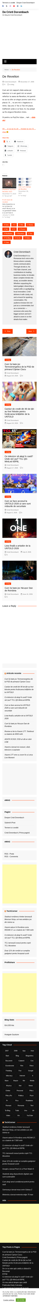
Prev (9, 331)
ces (32, 1061)
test (31, 1105)
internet (22, 1076)
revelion (21, 233)
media (31, 225)
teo (31, 233)
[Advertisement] (19, 36)
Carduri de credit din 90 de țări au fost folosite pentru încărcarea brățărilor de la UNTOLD (19, 689)
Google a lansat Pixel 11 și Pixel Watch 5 (18, 1169)
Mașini (15, 1081)
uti (33, 1110)
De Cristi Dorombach (15, 12)
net (6, 229)
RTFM (4, 1274)
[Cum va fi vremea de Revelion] (25, 182)
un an (18, 238)
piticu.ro (9, 1095)
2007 (7, 1051)
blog (17, 1056)
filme (31, 1066)
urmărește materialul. (10, 1296)
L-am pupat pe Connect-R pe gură (15, 1288)
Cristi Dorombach (10, 82)
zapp (7, 242)
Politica (20, 1095)
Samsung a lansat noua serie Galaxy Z (17, 1190)
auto (7, 225)
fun (20, 1071)
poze (31, 1095)
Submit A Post (10, 823)
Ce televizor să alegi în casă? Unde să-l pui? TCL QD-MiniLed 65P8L (19, 459)
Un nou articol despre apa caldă (14, 1282)
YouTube (30, 1115)
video (28, 238)
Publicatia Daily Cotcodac (12, 1285)
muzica (8, 1085)
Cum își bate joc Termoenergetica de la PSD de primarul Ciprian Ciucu (19, 367)
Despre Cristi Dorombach (25, 3)
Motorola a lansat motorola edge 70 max (17, 1195)
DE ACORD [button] (20, 1300)
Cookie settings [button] (8, 1300)
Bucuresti (9, 1061)
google (30, 1071)
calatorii (21, 1061)
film (21, 1066)
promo (23, 229)
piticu (31, 1090)
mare (6, 1081)
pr (14, 229)
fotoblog (9, 1071)
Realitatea (8, 233)
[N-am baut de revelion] (10, 208)
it (14, 225)
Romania (21, 1105)
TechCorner (12, 911)
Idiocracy (9, 1076)
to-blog (8, 238)
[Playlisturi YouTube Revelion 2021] (9, 183)
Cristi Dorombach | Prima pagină (17, 833)
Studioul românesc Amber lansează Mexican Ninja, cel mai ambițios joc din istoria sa (18, 919)
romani (8, 1105)
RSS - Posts (9, 854)
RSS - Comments (11, 856)
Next (30, 331)
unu (25, 1110)
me (22, 225)
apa (24, 1051)
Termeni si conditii (8, 3)
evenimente (10, 1066)
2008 (15, 1051)
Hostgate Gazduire (12, 1034)
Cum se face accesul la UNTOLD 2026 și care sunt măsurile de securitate (18, 503)
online (8, 1090)
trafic (17, 1110)
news (31, 1085)
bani (7, 1056)
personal (20, 1090)
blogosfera (29, 1056)
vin (18, 1115)
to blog (11, 84)
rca (16, 1100)
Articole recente (13, 673)
